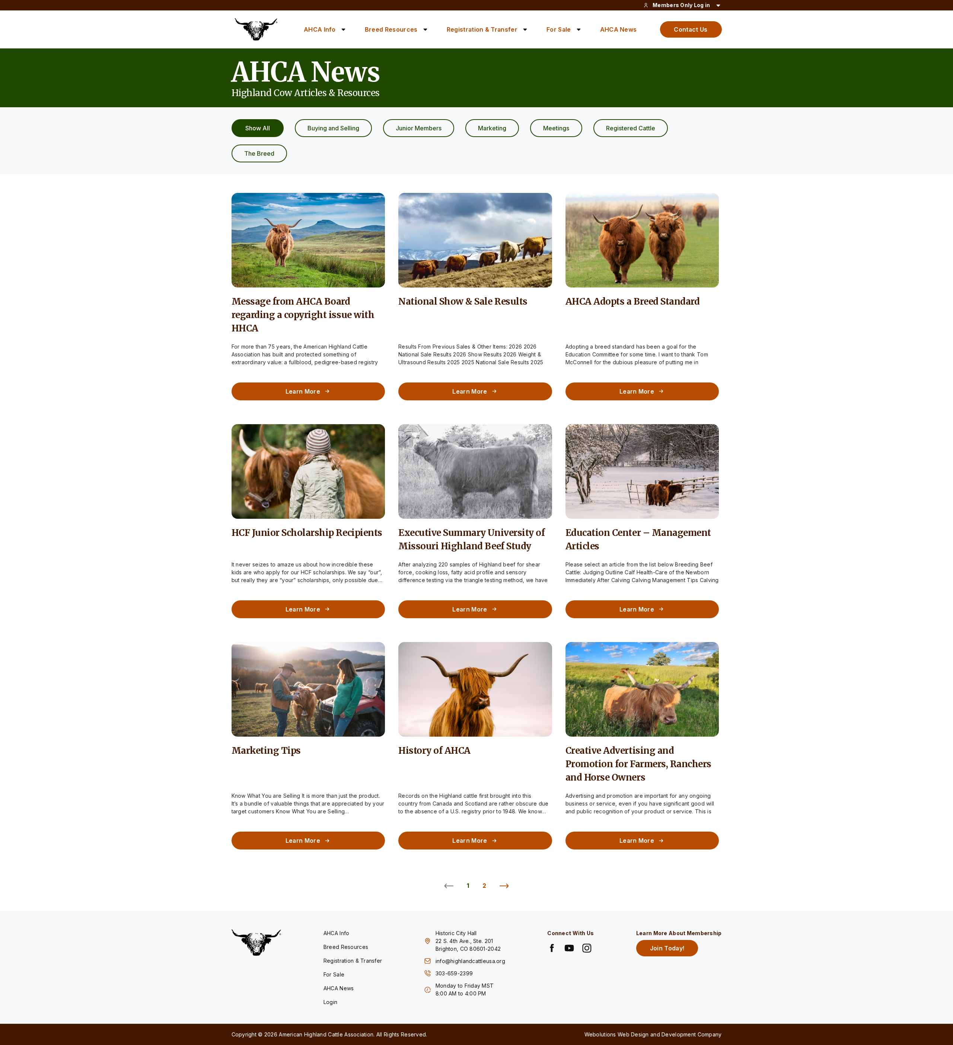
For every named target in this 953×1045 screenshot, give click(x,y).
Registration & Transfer (482, 29)
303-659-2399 (455, 973)
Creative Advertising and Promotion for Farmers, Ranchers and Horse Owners (638, 764)
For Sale (558, 29)
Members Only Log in (681, 5)
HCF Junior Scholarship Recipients (307, 533)
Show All (257, 128)
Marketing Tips (266, 750)
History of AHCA (434, 750)
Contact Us (690, 29)
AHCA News (618, 29)
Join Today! (667, 948)
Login (330, 1002)
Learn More (303, 391)
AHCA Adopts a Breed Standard (632, 301)
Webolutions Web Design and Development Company (653, 1034)
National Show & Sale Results (463, 301)
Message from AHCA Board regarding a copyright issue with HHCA (303, 315)
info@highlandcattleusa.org (470, 961)
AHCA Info (320, 29)
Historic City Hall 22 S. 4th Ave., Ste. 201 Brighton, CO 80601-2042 (468, 941)
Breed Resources (391, 29)
